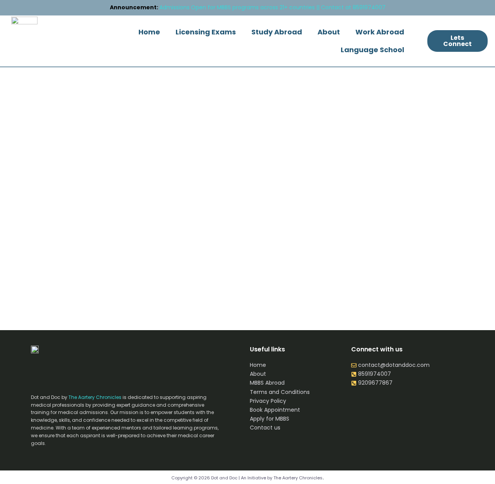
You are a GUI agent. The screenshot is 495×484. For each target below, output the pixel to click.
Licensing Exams (206, 32)
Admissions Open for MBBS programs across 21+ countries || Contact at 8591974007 (248, 7)
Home (149, 32)
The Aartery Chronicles (94, 397)
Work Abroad (379, 32)
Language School (372, 50)
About (328, 32)
